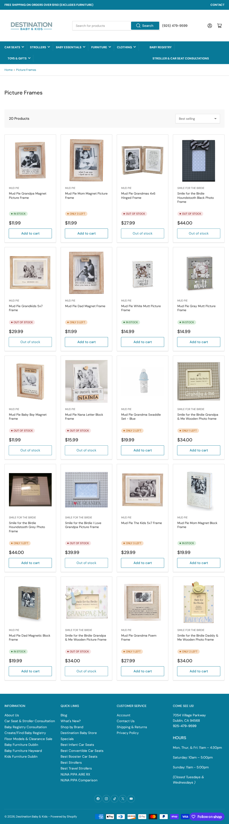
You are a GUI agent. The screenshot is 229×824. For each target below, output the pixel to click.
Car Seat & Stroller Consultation (29, 721)
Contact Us (126, 721)
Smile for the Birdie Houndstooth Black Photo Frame (195, 197)
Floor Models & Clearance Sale (28, 739)
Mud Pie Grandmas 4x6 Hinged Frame (138, 195)
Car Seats (12, 47)
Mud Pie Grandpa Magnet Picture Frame (27, 195)
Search (147, 25)
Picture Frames (26, 70)
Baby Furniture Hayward (23, 751)
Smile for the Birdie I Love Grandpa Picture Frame (83, 525)
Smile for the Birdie (190, 188)
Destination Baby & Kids (32, 816)
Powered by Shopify (64, 816)
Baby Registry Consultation (25, 727)
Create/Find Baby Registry (25, 733)
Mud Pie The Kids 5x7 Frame (141, 523)
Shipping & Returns (132, 727)
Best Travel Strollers (76, 768)
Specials (67, 739)
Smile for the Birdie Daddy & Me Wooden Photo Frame (197, 637)
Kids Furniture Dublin (21, 756)
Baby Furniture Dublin (21, 744)
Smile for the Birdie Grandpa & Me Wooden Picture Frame (85, 637)
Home (8, 70)
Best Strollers (71, 762)
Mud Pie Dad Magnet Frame (85, 306)
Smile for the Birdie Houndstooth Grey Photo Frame (27, 527)
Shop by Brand (72, 727)
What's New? (71, 721)
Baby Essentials (68, 47)
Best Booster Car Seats (79, 756)
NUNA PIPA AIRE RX (75, 774)
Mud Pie (14, 188)
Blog (64, 715)
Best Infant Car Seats (77, 744)
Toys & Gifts (17, 58)
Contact (217, 5)
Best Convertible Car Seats (82, 751)
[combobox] (116, 25)
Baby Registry (161, 47)
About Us (11, 715)
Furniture (99, 47)
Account (123, 715)
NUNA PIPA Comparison (79, 780)
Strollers (38, 47)
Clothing (124, 47)
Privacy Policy (128, 733)
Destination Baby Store (79, 733)
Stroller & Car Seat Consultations (181, 58)
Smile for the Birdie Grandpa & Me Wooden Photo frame (197, 417)
